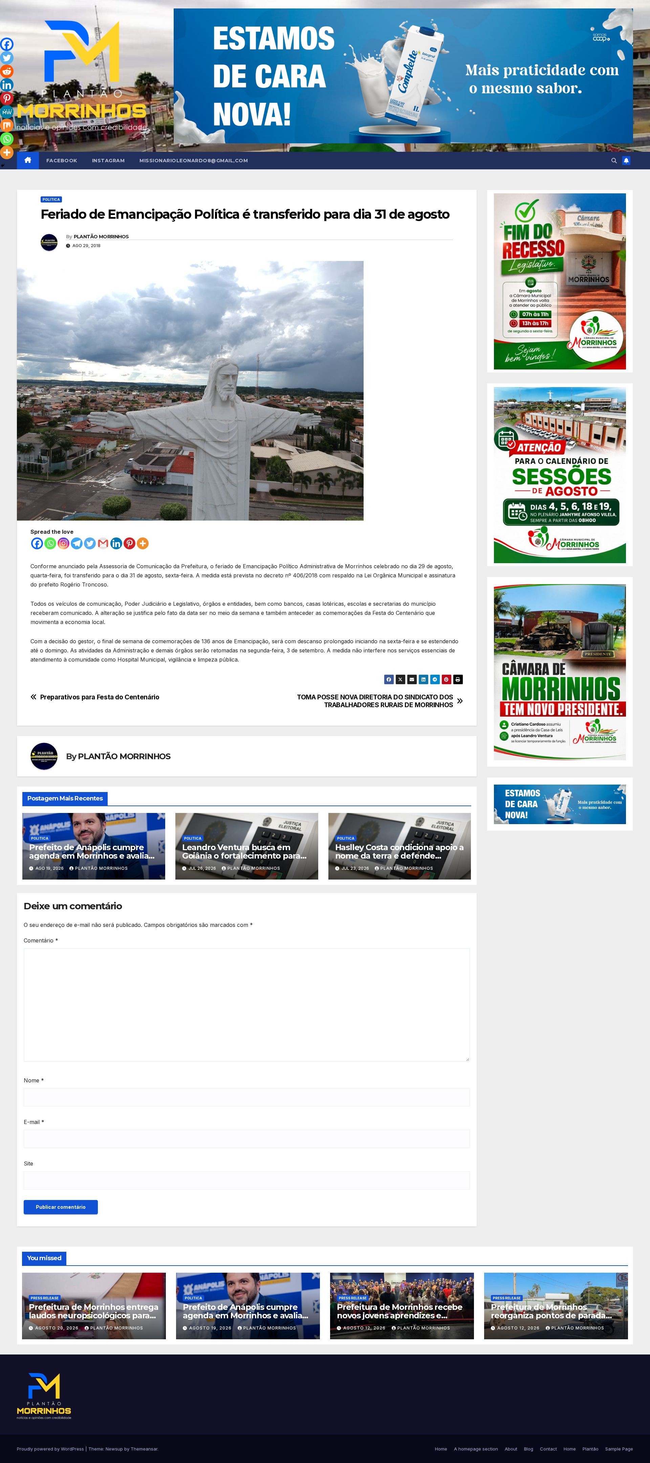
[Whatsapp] (50, 543)
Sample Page (619, 1449)
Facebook (61, 161)
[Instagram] (63, 543)
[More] (143, 543)
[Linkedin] (116, 543)
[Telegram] (77, 543)
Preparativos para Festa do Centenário (99, 697)
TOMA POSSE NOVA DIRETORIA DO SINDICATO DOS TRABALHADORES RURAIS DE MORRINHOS (375, 701)
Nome (34, 1080)
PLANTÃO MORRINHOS (101, 237)
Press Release (45, 1298)
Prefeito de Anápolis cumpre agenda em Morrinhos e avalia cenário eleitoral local (88, 855)
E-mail (34, 1122)
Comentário (41, 940)
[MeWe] (7, 112)
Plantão (591, 1449)
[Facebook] (37, 543)
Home (441, 1449)
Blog (528, 1449)
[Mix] (7, 125)
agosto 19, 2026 (211, 1327)
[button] (614, 160)
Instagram (108, 161)
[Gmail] (103, 543)
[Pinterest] (129, 543)
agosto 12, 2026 (365, 1327)
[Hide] (2, 165)
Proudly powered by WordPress (51, 1449)
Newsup (114, 1449)
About (511, 1449)
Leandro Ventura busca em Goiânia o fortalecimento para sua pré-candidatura (241, 855)
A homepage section (476, 1449)
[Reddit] (7, 71)
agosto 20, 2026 (57, 1327)
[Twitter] (90, 543)
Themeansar (144, 1449)
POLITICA (51, 199)
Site (28, 1163)
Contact (548, 1449)
